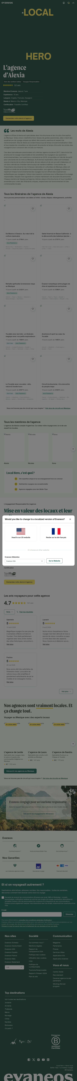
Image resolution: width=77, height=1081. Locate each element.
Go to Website (54, 561)
